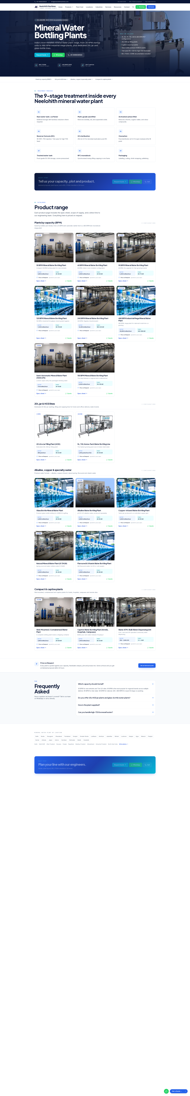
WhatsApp (142, 7)
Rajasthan (71, 744)
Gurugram (50, 736)
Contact (127, 7)
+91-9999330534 (41, 1)
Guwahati (86, 740)
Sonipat (75, 736)
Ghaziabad (59, 736)
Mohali (117, 736)
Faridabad (67, 736)
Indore (57, 740)
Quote (69, 281)
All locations (123, 744)
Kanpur (131, 736)
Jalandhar (109, 736)
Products (68, 7)
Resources (117, 7)
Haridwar (64, 740)
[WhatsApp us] (166, 1091)
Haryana (58, 744)
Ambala (44, 740)
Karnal (37, 740)
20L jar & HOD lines (61, 79)
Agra (137, 736)
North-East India (113, 744)
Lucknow (123, 736)
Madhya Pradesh (81, 744)
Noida (42, 736)
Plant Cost (79, 7)
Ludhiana (93, 736)
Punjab (65, 744)
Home (60, 7)
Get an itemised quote (147, 665)
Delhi (36, 736)
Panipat (150, 736)
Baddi (79, 740)
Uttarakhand (90, 744)
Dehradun (72, 740)
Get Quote (151, 7)
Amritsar (101, 736)
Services (108, 7)
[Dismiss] (185, 1091)
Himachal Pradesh (101, 744)
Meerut (143, 736)
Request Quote (41, 55)
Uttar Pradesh (51, 744)
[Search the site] (133, 7)
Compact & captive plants (103, 79)
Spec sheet (40, 281)
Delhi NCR (42, 744)
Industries (99, 7)
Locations (89, 7)
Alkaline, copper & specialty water (81, 79)
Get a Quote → (177, 1091)
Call (148, 182)
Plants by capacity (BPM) (44, 79)
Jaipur (50, 740)
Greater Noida (84, 736)
